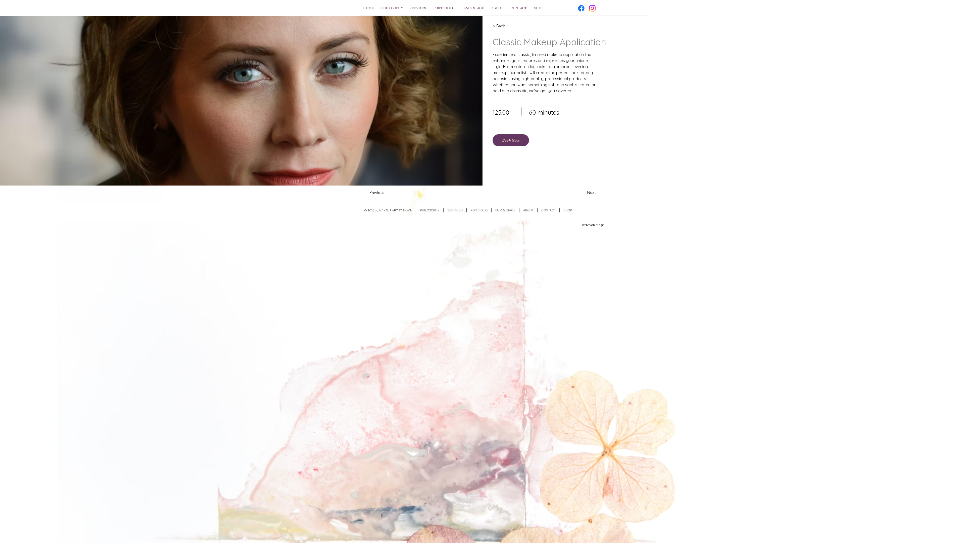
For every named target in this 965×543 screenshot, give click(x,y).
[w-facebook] (596, 211)
